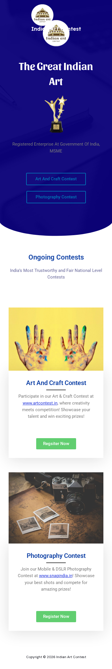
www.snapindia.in (55, 575)
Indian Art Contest (56, 29)
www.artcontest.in (40, 403)
